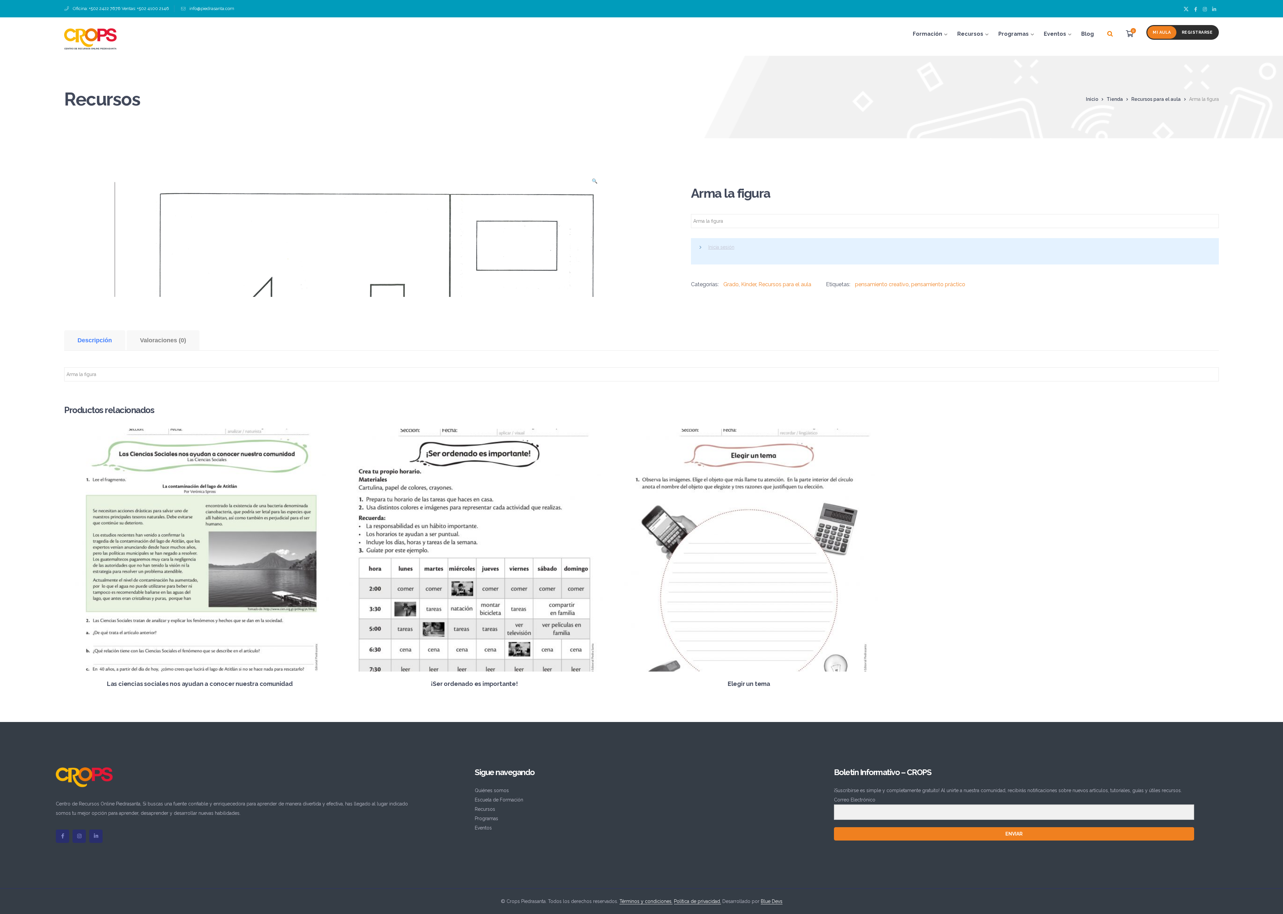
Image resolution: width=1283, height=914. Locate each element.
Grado (731, 284)
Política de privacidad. (697, 901)
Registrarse (1197, 32)
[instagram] (79, 836)
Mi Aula (1162, 32)
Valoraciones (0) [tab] (163, 340)
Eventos (483, 828)
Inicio (1092, 99)
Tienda (1115, 99)
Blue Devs (771, 901)
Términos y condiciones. (646, 901)
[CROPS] (90, 38)
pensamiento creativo (882, 284)
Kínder (748, 284)
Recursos (485, 809)
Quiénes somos (492, 790)
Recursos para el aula (1156, 99)
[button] (594, 183)
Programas (486, 818)
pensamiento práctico (938, 284)
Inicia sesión (721, 247)
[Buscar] (1110, 34)
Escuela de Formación (499, 799)
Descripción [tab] (95, 340)
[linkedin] (96, 836)
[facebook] (62, 836)
